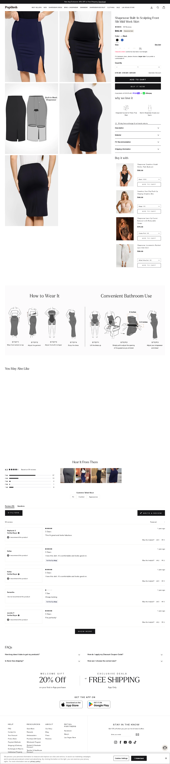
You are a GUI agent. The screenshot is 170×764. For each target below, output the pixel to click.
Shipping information (123, 149)
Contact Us (12, 732)
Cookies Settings (121, 758)
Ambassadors (31, 735)
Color (121, 36)
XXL (134, 48)
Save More (30, 729)
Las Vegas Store (128, 7)
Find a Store (12, 739)
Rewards (30, 732)
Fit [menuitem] (73, 497)
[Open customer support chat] (165, 748)
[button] (86, 46)
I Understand (139, 758)
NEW (45, 7)
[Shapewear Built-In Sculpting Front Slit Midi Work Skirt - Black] (3, 434)
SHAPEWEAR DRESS (55, 7)
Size (138, 45)
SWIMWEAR (84, 7)
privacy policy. (35, 761)
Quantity (118, 63)
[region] (91, 475)
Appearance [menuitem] (93, 497)
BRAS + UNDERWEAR (71, 7)
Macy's (66, 734)
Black (117, 40)
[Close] (166, 758)
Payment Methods (14, 742)
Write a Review (153, 514)
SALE (118, 7)
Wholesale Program (34, 742)
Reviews (48, 739)
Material (118, 135)
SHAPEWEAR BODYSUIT (97, 7)
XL (129, 48)
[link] (11, 7)
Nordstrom (68, 731)
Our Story (48, 729)
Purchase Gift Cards (34, 739)
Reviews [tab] (9, 506)
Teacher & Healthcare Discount (34, 751)
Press (47, 735)
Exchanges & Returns (15, 749)
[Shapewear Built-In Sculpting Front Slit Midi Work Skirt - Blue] (6, 434)
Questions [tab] (21, 506)
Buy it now (138, 86)
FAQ (9, 729)
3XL (140, 48)
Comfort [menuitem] (81, 497)
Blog (47, 732)
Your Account (12, 735)
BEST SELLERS (37, 7)
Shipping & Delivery (15, 745)
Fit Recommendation (123, 142)
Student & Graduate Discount (34, 746)
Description (119, 128)
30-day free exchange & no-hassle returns (132, 123)
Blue (122, 40)
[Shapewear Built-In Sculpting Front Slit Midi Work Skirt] (21, 402)
